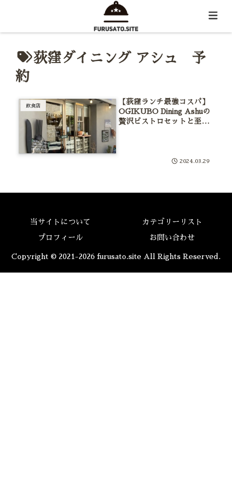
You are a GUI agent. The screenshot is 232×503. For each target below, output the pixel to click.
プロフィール (60, 237)
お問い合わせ (172, 237)
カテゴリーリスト (172, 222)
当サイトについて (60, 222)
